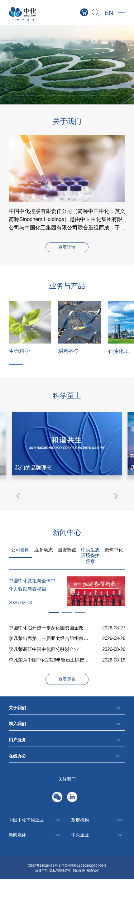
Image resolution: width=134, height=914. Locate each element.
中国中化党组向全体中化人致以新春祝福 (32, 585)
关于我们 (17, 707)
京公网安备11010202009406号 (83, 865)
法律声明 (41, 870)
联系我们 (93, 870)
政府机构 (80, 820)
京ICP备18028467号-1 (44, 865)
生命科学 (19, 351)
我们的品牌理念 (33, 467)
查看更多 (67, 679)
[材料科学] (79, 322)
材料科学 (68, 351)
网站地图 (79, 870)
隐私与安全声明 (60, 870)
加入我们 (17, 723)
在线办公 (17, 756)
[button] (10, 65)
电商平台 (88, 12)
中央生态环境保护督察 (90, 555)
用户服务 (17, 740)
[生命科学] (30, 322)
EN (108, 12)
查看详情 (67, 247)
